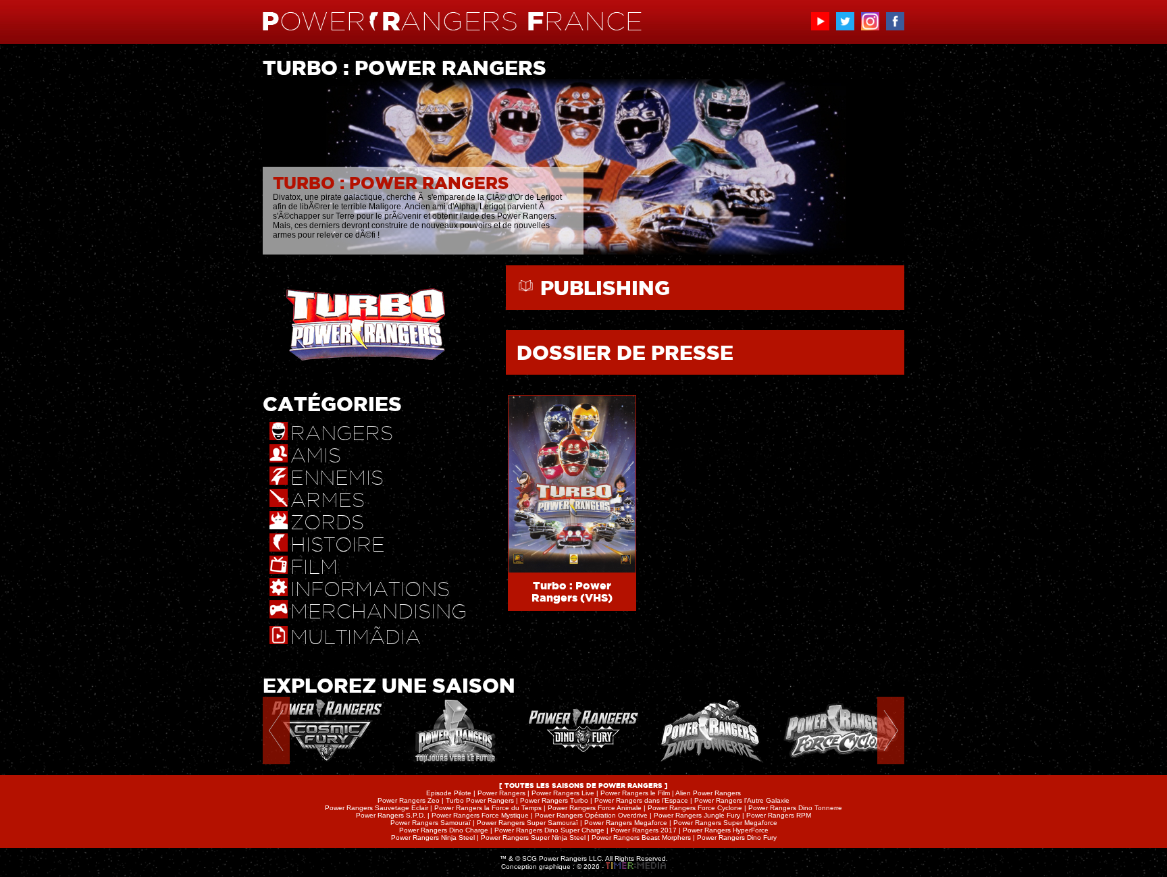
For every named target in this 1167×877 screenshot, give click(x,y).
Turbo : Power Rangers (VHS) (572, 591)
